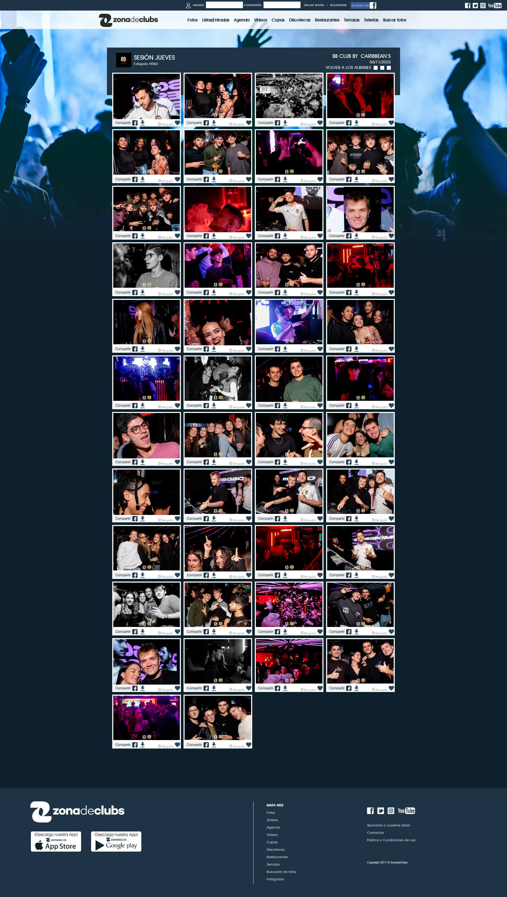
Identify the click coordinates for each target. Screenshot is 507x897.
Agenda (273, 827)
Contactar (375, 832)
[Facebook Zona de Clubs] (468, 5)
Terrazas (273, 864)
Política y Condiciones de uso (391, 840)
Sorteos (272, 820)
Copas (272, 842)
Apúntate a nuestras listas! (388, 825)
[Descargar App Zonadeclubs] (60, 841)
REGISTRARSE (338, 5)
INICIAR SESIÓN (314, 5)
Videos (272, 835)
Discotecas (275, 849)
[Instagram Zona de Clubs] (483, 5)
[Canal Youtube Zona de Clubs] (495, 5)
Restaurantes (277, 857)
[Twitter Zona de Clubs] (476, 5)
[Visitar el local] (125, 59)
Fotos (271, 812)
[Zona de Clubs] (128, 20)
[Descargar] (142, 122)
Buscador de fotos (281, 872)
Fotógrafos (275, 879)
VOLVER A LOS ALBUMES (348, 67)
